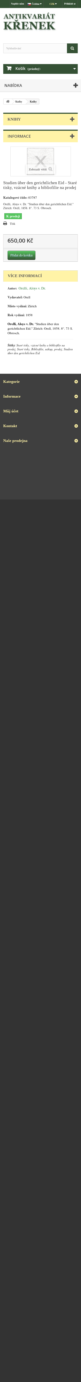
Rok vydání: (16, 315)
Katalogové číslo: (15, 197)
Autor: (12, 288)
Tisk (12, 223)
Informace (19, 136)
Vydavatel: (15, 297)
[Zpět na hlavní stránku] (8, 101)
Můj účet (10, 411)
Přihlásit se (70, 3)
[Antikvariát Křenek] (40, 22)
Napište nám (17, 3)
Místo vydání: (17, 306)
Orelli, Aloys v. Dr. (32, 288)
